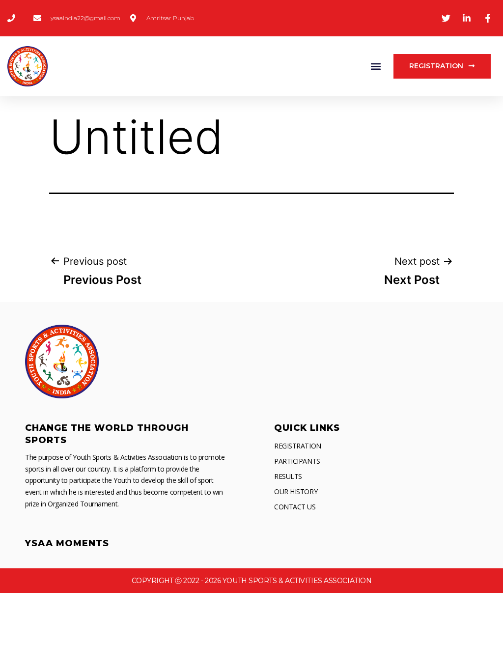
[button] (375, 66)
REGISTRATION (297, 445)
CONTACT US (295, 506)
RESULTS (288, 476)
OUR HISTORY (295, 491)
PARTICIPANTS (297, 461)
